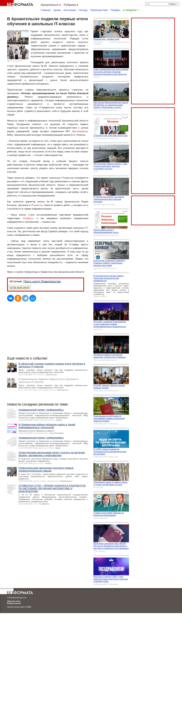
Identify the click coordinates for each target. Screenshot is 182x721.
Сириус (28, 218)
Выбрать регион (14, 603)
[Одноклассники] (18, 298)
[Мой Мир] (32, 298)
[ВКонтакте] (10, 298)
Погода (83, 10)
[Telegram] (25, 298)
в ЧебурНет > (131, 10)
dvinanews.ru (17, 61)
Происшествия (99, 10)
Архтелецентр (80, 131)
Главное (46, 10)
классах (38, 205)
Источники (70, 10)
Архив (57, 10)
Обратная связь (13, 601)
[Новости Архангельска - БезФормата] (17, 3)
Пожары (115, 10)
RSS (29, 607)
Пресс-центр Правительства (42, 281)
